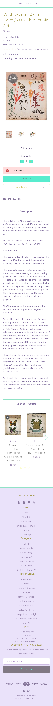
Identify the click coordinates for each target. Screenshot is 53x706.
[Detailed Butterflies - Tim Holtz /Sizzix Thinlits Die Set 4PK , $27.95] (13, 424)
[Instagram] (24, 502)
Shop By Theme (26, 561)
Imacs (26, 583)
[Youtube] (29, 502)
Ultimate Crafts (26, 605)
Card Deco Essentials (26, 618)
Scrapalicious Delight (26, 614)
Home (26, 512)
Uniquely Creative (26, 588)
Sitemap (26, 534)
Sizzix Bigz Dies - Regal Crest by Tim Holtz (36, 448)
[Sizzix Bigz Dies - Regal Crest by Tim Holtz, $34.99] (36, 424)
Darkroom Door (26, 601)
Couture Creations (26, 596)
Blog (26, 530)
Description (26, 211)
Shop (26, 544)
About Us (26, 517)
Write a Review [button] (41, 49)
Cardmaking (26, 552)
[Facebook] (4, 199)
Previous (3, 437)
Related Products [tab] (26, 403)
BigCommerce (31, 696)
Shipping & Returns (27, 526)
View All (26, 623)
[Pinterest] (19, 199)
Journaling (26, 557)
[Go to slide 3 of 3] (29, 468)
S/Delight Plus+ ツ (26, 570)
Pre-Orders (26, 565)
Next (46, 437)
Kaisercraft (26, 579)
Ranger (26, 592)
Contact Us (26, 521)
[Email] (9, 199)
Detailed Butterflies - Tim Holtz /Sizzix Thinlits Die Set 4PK (13, 452)
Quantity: (26, 156)
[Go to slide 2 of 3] (25, 468)
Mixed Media (26, 548)
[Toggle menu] (3, 4)
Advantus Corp (26, 610)
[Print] (14, 199)
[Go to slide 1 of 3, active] (21, 468)
